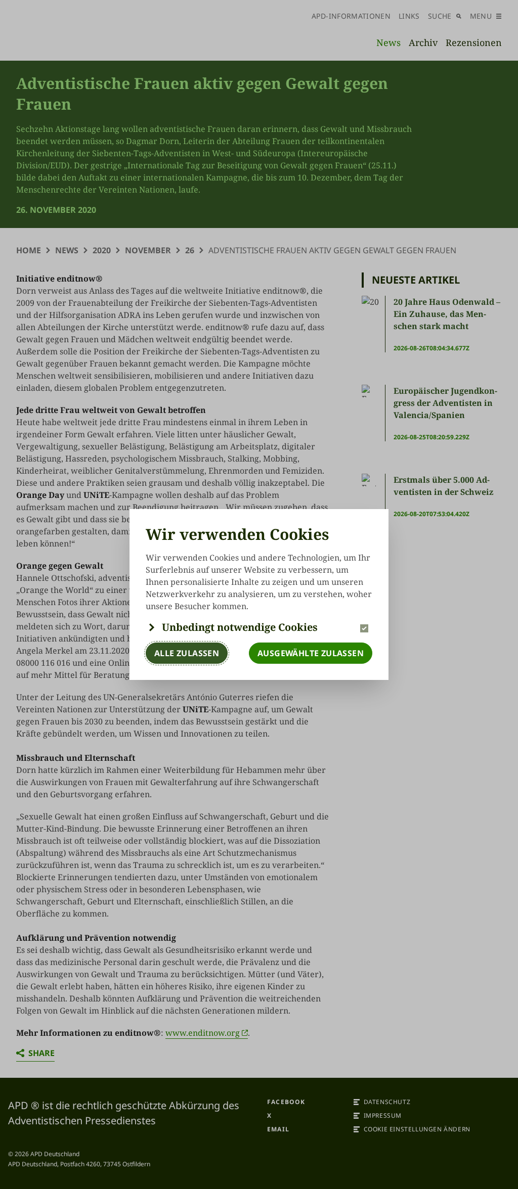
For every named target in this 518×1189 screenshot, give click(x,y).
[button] (259, 627)
